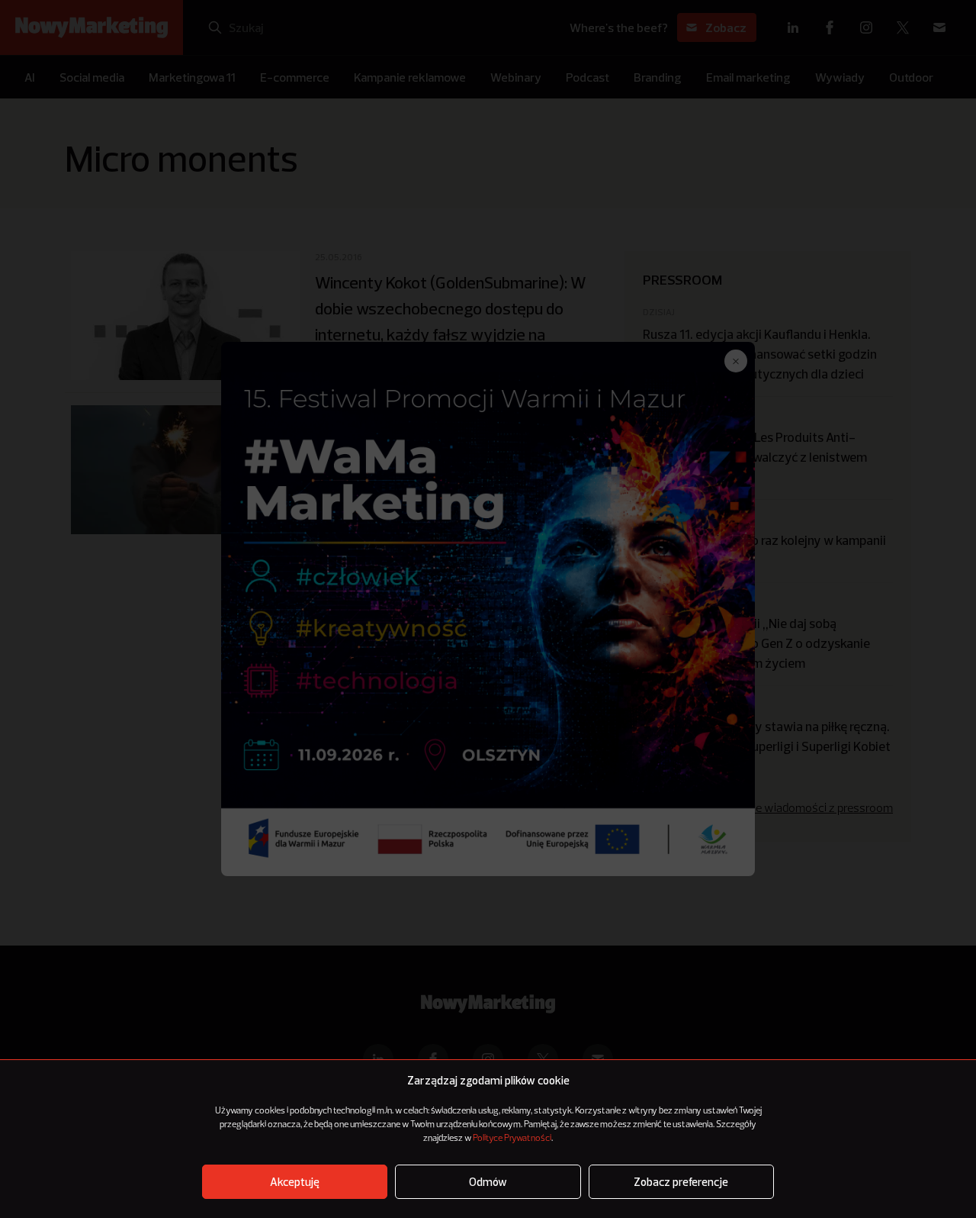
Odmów (488, 1181)
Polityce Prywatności (512, 1138)
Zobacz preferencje (681, 1181)
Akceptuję (294, 1181)
